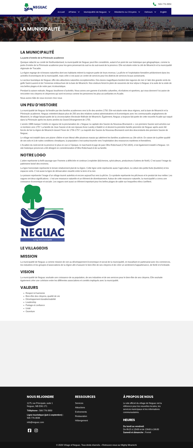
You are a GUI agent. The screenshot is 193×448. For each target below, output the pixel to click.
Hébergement (81, 420)
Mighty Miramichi (129, 445)
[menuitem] (163, 12)
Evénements (81, 412)
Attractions (80, 407)
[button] (79, 12)
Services (79, 403)
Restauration (81, 416)
